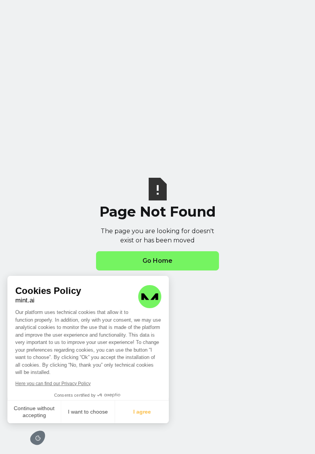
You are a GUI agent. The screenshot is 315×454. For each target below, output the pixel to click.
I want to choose (88, 412)
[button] (37, 438)
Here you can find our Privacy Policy (53, 383)
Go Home (157, 260)
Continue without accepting (34, 411)
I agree (142, 412)
